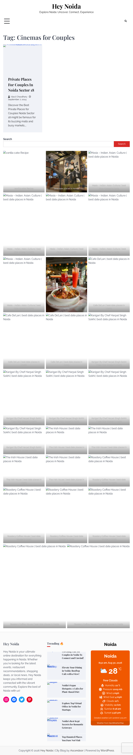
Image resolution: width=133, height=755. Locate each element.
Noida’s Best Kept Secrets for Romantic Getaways (72, 724)
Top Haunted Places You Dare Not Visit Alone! (72, 740)
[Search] (125, 21)
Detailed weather (101, 718)
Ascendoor (77, 750)
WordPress (107, 750)
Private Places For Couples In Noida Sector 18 (21, 85)
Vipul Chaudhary (19, 96)
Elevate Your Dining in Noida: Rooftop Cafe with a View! (72, 670)
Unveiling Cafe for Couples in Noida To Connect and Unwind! (73, 655)
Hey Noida (66, 6)
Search (7, 139)
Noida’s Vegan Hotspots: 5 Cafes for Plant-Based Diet (72, 688)
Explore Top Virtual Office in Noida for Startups (72, 706)
